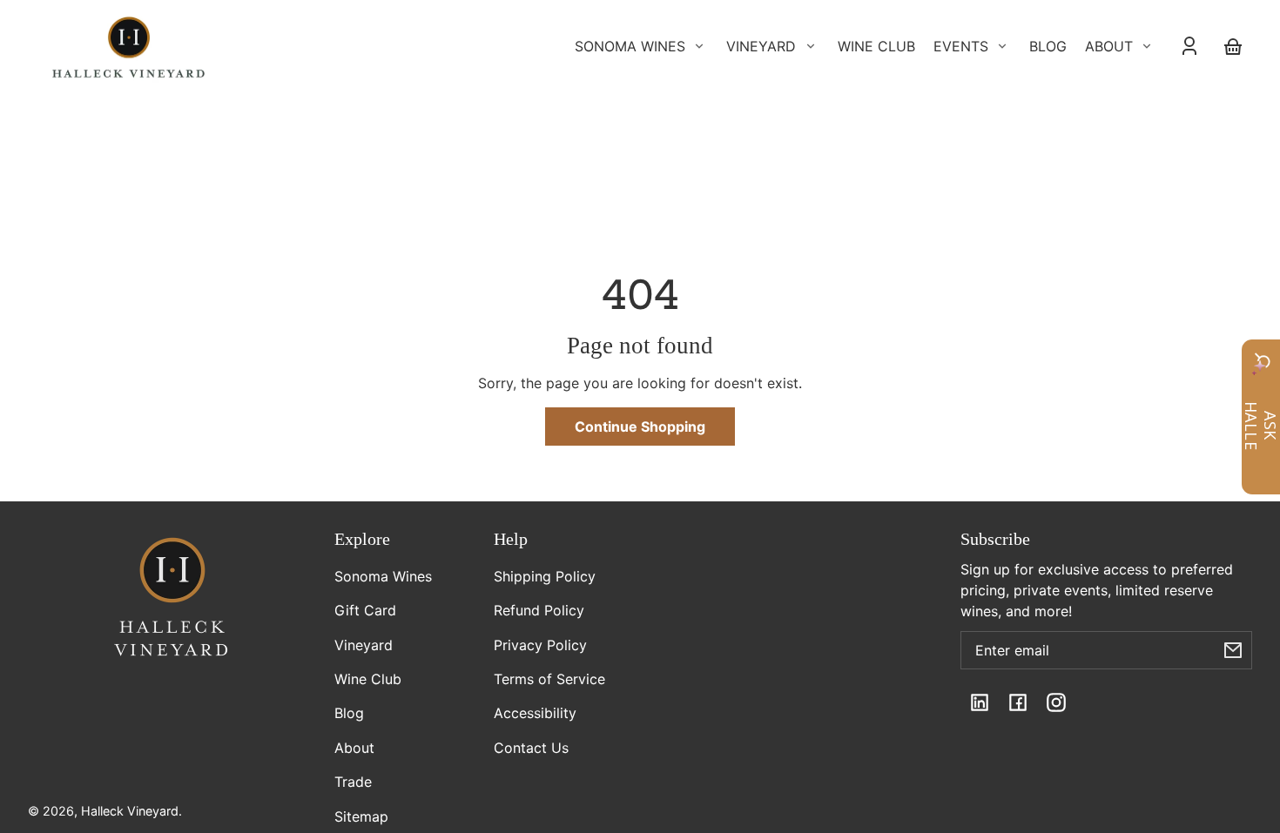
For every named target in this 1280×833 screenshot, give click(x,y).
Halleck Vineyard (130, 810)
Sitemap (361, 816)
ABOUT (1109, 46)
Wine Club (367, 679)
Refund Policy (539, 610)
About (354, 747)
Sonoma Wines (383, 576)
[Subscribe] (1233, 650)
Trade (353, 781)
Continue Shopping (640, 426)
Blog (349, 713)
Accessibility (535, 713)
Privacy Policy (540, 645)
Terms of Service (549, 679)
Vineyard (363, 645)
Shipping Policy (545, 576)
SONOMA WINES (630, 46)
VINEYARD (761, 46)
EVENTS (960, 46)
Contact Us (531, 747)
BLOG (1048, 46)
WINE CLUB (876, 46)
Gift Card (365, 610)
